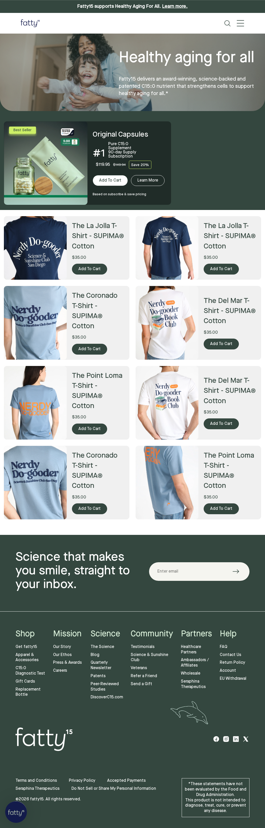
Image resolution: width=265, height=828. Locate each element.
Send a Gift (141, 684)
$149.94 (119, 164)
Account (228, 670)
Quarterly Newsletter (101, 665)
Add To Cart (110, 180)
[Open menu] (240, 23)
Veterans (139, 668)
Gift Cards (25, 681)
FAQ (223, 646)
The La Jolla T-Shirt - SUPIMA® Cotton (98, 236)
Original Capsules (120, 134)
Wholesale (190, 673)
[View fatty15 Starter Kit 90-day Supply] (45, 163)
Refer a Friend (144, 676)
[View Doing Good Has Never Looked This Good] (167, 323)
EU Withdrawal (233, 678)
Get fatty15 (26, 646)
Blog (95, 654)
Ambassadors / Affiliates (195, 663)
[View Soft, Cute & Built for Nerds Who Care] (35, 482)
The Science (102, 646)
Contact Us (230, 654)
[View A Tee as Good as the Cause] (35, 323)
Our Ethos (62, 654)
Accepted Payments (126, 780)
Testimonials (142, 646)
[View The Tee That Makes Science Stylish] (35, 403)
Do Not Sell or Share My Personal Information (113, 788)
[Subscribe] (239, 571)
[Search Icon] (227, 23)
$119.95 (103, 164)
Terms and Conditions (36, 780)
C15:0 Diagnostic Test (30, 671)
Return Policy (232, 662)
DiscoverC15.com (107, 697)
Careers (60, 670)
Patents (98, 676)
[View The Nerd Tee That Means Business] (167, 482)
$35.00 (79, 257)
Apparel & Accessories (27, 657)
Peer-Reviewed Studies (105, 687)
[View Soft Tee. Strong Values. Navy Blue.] (167, 248)
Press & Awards (67, 662)
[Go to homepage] (30, 23)
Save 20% (140, 165)
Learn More (147, 180)
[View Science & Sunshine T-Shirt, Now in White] (167, 403)
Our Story (62, 646)
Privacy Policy (82, 780)
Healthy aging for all (186, 58)
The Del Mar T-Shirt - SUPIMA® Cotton (230, 311)
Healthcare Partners (191, 649)
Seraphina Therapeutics (193, 684)
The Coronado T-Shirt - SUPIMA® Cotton (94, 311)
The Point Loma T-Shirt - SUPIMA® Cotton (97, 391)
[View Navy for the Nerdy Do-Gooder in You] (35, 248)
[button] (16, 812)
